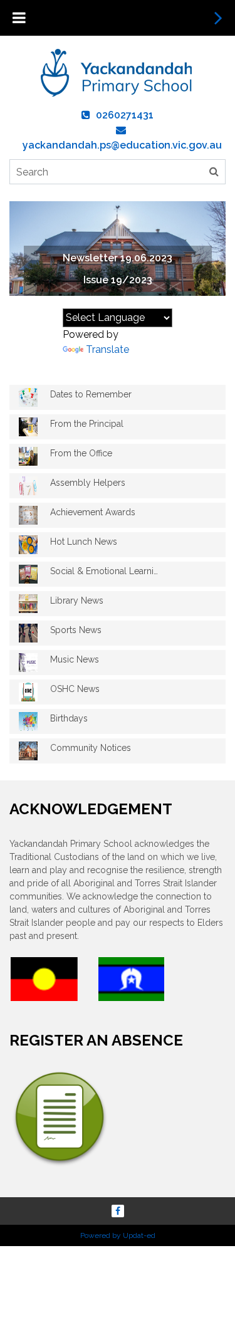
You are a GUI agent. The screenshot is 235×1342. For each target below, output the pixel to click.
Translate (107, 349)
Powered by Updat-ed (117, 1235)
